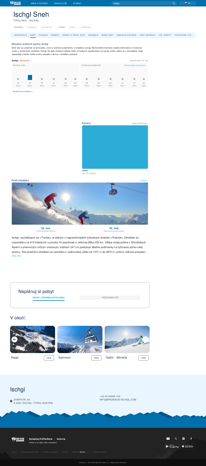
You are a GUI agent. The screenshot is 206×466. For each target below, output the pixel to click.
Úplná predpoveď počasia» (135, 65)
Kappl (73, 27)
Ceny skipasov (147, 35)
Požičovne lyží (183, 35)
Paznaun (32, 27)
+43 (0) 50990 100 (110, 396)
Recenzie (94, 35)
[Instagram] (183, 439)
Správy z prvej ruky (74, 35)
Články (77, 3)
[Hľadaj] (174, 3)
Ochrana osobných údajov (30, 452)
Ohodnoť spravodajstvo (22, 91)
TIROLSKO (20, 20)
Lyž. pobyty (165, 35)
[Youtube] (168, 439)
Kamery (55, 35)
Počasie (43, 35)
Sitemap (65, 452)
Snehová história (126, 35)
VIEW (49, 358)
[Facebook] (191, 439)
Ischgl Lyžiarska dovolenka (49, 297)
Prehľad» (144, 180)
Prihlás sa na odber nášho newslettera (43, 442)
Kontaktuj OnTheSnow (40, 438)
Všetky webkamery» (140, 123)
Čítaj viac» (17, 255)
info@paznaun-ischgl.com (118, 399)
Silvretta (47, 27)
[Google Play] (172, 445)
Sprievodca (20, 35)
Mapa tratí (108, 35)
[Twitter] (176, 439)
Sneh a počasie (39, 3)
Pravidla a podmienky (50, 452)
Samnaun (86, 27)
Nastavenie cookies (100, 452)
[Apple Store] (187, 445)
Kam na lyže (60, 3)
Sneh (33, 35)
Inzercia (61, 438)
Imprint (14, 452)
